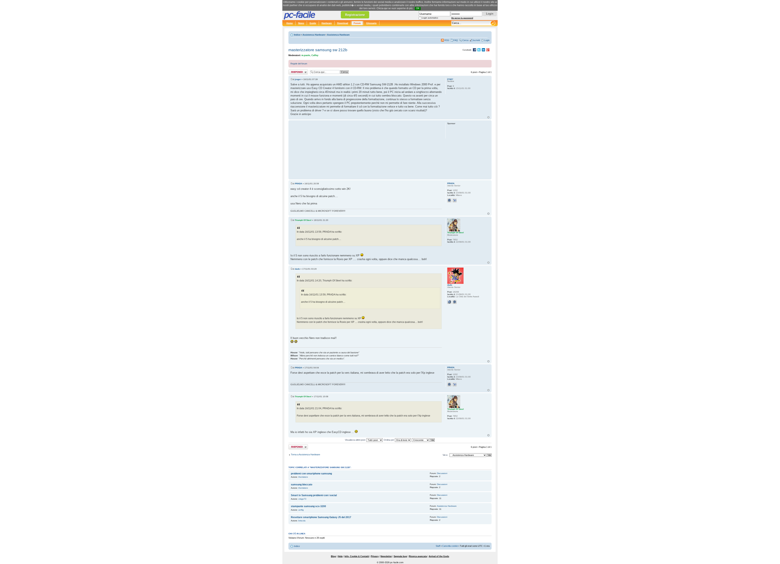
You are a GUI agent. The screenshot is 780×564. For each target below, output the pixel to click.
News (301, 23)
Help (340, 556)
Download (342, 23)
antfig (301, 510)
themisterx (303, 477)
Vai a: (445, 455)
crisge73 (302, 499)
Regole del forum (298, 63)
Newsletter (386, 556)
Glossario (371, 23)
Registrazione (355, 14)
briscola (302, 521)
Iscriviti (476, 40)
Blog (333, 556)
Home (289, 23)
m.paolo (305, 55)
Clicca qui (382, 8)
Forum (357, 23)
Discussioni (442, 473)
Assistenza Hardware (313, 35)
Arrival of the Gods (439, 556)
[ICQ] (449, 200)
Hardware (327, 23)
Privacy (375, 556)
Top (488, 117)
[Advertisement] (366, 149)
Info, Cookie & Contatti (356, 556)
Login (487, 40)
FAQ (455, 40)
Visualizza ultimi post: (355, 440)
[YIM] (455, 200)
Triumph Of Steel (303, 220)
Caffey (314, 55)
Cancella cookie (450, 546)
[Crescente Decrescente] (423, 440)
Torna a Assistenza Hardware (305, 454)
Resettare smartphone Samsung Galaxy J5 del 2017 (321, 517)
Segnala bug (400, 556)
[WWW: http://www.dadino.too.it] (449, 302)
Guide (313, 23)
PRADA (298, 183)
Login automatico (430, 18)
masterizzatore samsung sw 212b (317, 50)
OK (417, 8)
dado (297, 269)
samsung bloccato (301, 484)
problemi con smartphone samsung (311, 473)
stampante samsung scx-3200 (308, 506)
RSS (446, 40)
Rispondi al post (296, 71)
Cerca (465, 40)
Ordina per (389, 440)
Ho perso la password (462, 18)
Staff (438, 546)
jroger (298, 79)
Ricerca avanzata (418, 556)
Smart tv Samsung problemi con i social (314, 495)
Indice (297, 35)
